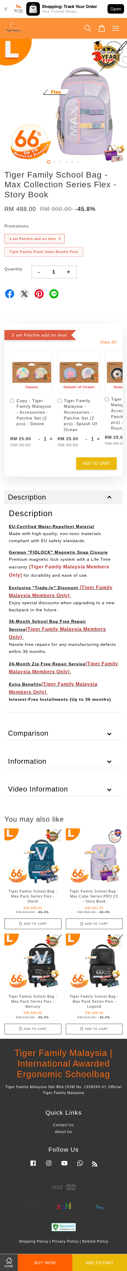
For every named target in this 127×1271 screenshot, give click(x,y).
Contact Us (63, 1125)
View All (108, 342)
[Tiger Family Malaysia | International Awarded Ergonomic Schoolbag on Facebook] (33, 1166)
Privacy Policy (65, 1241)
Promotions (16, 226)
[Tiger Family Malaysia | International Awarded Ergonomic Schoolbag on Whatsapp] (80, 1166)
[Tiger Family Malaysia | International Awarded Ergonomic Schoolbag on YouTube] (64, 1166)
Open (115, 8)
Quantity (13, 268)
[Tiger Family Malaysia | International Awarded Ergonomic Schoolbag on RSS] (95, 1165)
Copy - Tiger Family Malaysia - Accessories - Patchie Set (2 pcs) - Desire (34, 412)
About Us (63, 1132)
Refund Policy (95, 1241)
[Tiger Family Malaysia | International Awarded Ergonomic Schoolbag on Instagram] (49, 1166)
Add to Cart (96, 463)
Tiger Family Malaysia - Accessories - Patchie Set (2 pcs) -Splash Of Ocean (80, 415)
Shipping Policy (33, 1241)
